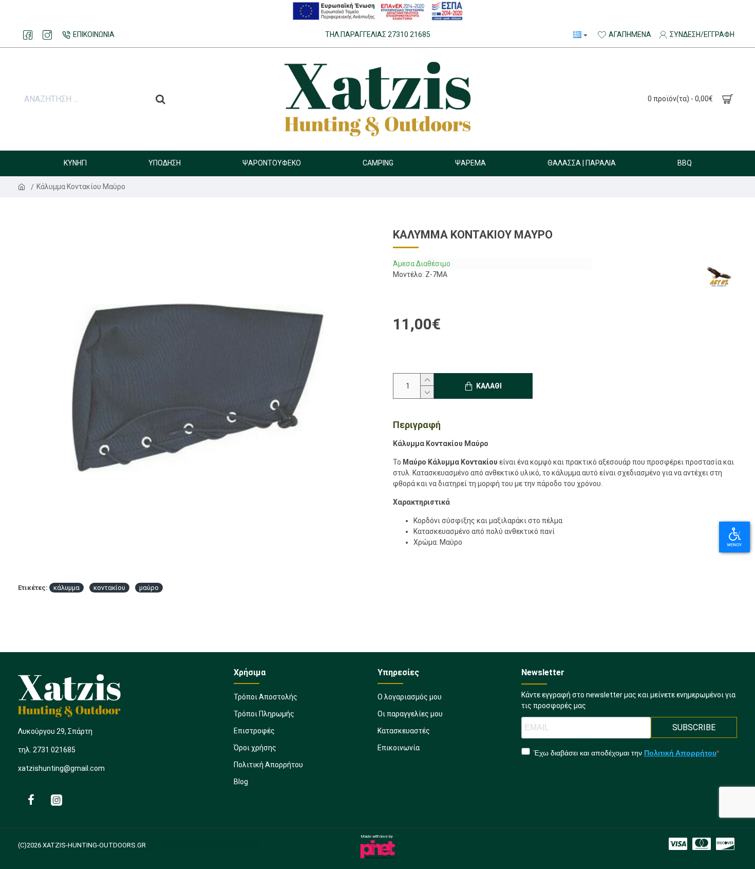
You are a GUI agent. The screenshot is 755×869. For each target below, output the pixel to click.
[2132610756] (27, 35)
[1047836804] (725, 844)
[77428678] (47, 35)
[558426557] (701, 844)
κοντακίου (109, 587)
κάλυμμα (66, 587)
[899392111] (678, 844)
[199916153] (56, 799)
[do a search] (160, 99)
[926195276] (31, 799)
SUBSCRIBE (693, 727)
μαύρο (149, 587)
